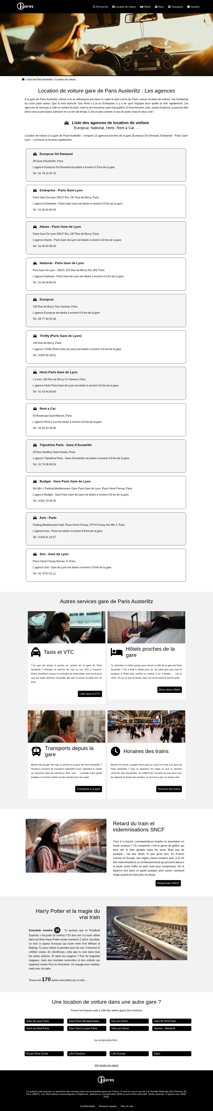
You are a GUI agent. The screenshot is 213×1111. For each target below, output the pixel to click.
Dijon (157, 1053)
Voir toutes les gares (106, 1065)
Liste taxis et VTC (90, 693)
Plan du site (127, 1106)
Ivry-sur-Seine (119, 1021)
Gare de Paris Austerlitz (39, 79)
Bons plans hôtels (169, 689)
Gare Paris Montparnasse (84, 1021)
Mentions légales (108, 1106)
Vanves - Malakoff (164, 1028)
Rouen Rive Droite (37, 1053)
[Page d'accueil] (23, 79)
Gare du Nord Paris (37, 1028)
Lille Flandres (77, 1053)
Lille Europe (118, 1053)
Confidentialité (87, 1106)
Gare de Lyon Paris (37, 1021)
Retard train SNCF (168, 883)
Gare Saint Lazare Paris (83, 1028)
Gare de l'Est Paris (165, 1021)
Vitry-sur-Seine (120, 1028)
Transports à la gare (88, 789)
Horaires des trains (169, 789)
